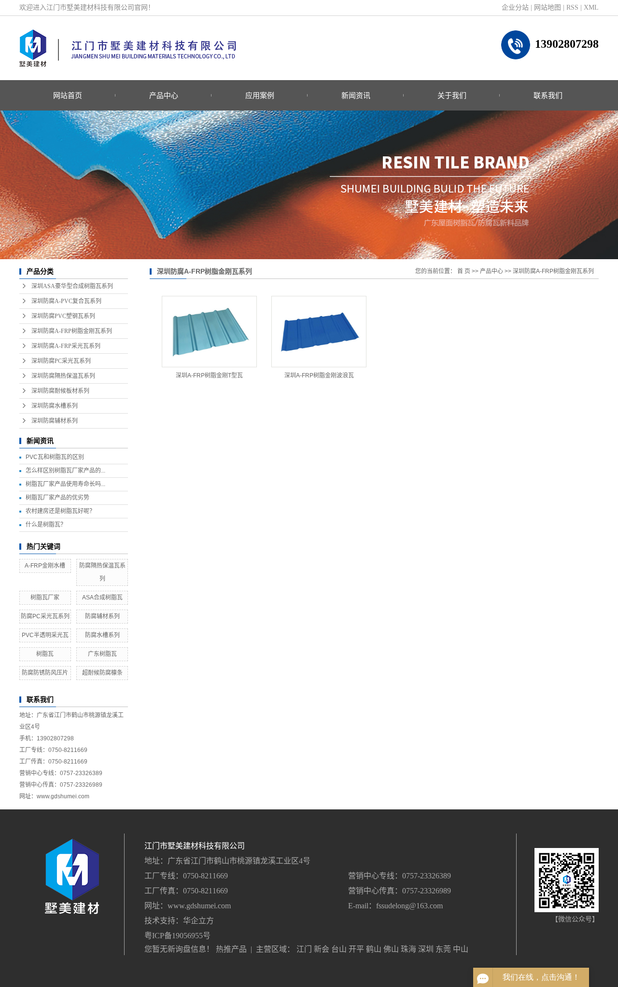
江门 (304, 949)
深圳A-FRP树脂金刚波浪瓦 (319, 375)
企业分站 (515, 7)
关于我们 (451, 95)
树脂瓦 (45, 654)
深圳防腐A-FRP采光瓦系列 (65, 346)
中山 (460, 949)
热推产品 (231, 949)
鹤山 (373, 949)
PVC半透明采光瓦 (45, 635)
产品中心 (163, 95)
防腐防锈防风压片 (45, 672)
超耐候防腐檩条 (102, 672)
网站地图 (547, 7)
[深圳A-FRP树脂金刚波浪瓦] (318, 331)
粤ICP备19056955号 (177, 935)
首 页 (463, 271)
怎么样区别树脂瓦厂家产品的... (65, 470)
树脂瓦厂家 (44, 597)
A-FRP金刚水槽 (45, 565)
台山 (339, 949)
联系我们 (548, 95)
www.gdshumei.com (199, 906)
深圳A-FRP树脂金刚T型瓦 (209, 375)
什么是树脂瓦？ (46, 524)
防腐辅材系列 (102, 616)
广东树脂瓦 (102, 654)
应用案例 (259, 95)
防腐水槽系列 (102, 635)
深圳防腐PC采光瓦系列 (61, 361)
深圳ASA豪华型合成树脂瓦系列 (72, 286)
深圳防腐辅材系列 (54, 420)
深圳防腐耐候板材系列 (60, 391)
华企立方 (198, 921)
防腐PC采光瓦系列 (45, 616)
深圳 (426, 949)
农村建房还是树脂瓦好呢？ (60, 511)
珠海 (408, 949)
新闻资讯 (355, 95)
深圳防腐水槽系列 (54, 406)
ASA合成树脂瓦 (102, 597)
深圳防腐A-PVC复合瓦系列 (66, 301)
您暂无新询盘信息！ (179, 949)
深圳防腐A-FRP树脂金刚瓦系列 (71, 331)
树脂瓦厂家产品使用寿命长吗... (65, 484)
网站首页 (67, 95)
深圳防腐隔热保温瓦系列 (63, 376)
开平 (356, 949)
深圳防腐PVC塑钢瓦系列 (63, 316)
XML (591, 7)
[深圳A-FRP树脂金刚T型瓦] (209, 331)
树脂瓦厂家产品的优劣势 (57, 497)
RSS (572, 7)
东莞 (443, 949)
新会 (321, 949)
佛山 (391, 949)
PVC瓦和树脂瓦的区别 (55, 457)
